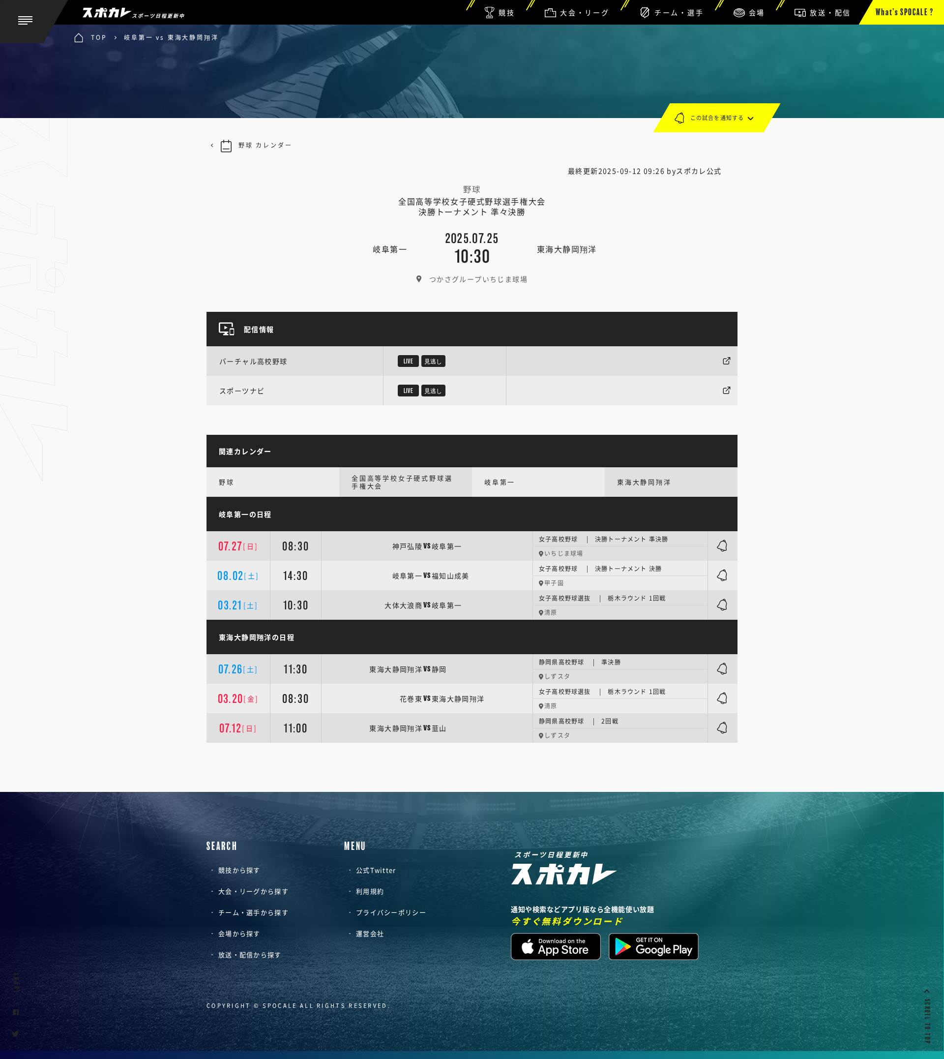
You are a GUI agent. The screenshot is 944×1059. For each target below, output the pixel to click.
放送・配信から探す (250, 954)
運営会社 (370, 933)
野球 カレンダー (265, 145)
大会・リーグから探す (253, 891)
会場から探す (239, 933)
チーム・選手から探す (253, 912)
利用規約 (370, 891)
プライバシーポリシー (391, 912)
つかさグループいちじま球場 (478, 279)
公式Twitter (376, 870)
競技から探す (239, 870)
